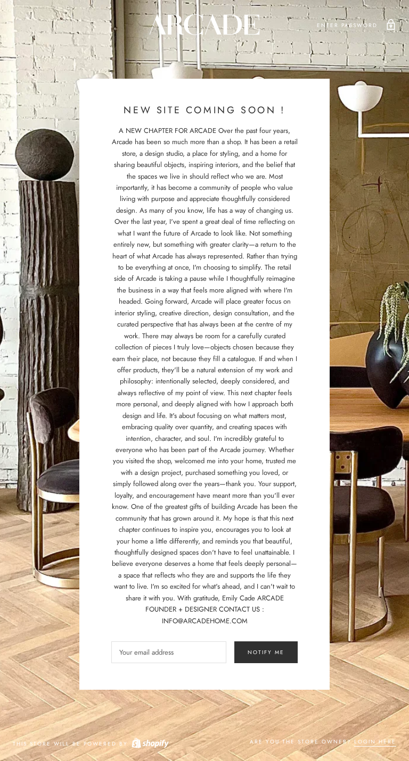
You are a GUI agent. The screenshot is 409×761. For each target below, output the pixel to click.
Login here (375, 742)
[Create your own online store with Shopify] (149, 744)
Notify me (266, 652)
